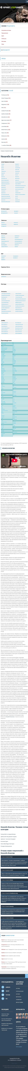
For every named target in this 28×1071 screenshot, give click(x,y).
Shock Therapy (4, 98)
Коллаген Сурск (4, 841)
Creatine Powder (5, 110)
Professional (4, 95)
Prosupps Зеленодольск (6, 846)
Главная (2, 150)
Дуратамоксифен (5, 120)
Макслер (3, 142)
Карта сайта (14, 1063)
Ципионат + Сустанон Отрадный (8, 839)
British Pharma (4, 129)
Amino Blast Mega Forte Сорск (7, 843)
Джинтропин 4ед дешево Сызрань (9, 836)
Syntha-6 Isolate (4, 113)
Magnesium (4, 104)
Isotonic (3, 139)
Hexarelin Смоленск (10, 716)
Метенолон (4, 135)
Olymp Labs (4, 132)
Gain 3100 (3, 101)
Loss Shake (4, 126)
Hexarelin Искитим (9, 150)
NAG (2, 107)
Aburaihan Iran (4, 117)
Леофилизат (4, 123)
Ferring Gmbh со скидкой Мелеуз (8, 834)
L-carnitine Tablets (5, 145)
